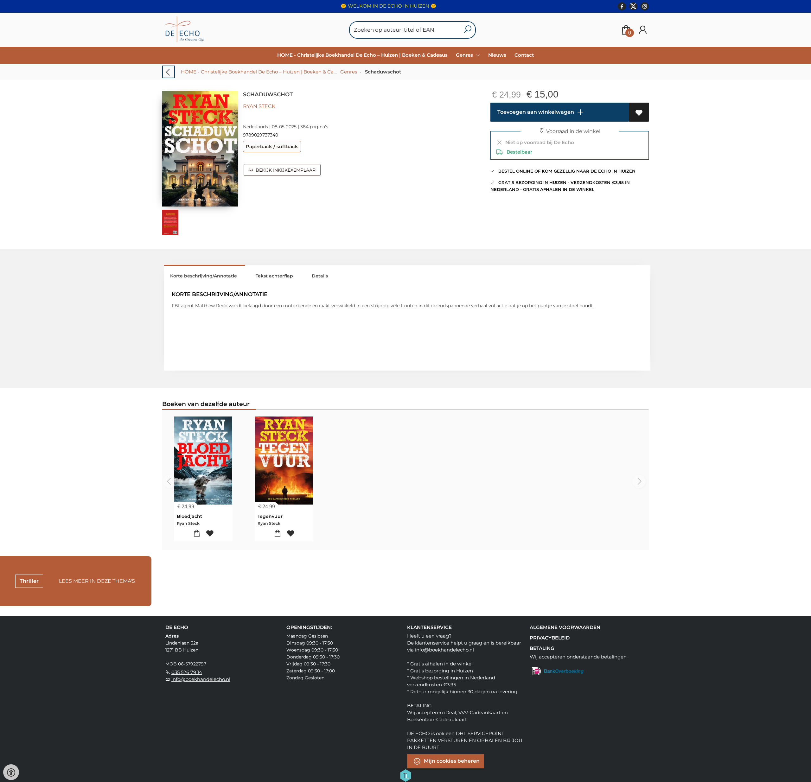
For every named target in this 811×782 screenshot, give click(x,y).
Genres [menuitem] (465, 55)
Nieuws (497, 55)
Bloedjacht (189, 516)
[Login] (643, 30)
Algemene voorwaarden (565, 627)
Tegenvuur (270, 516)
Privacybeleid (550, 638)
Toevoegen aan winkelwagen (535, 112)
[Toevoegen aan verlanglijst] (639, 112)
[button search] (467, 30)
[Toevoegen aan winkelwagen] (197, 533)
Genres (348, 72)
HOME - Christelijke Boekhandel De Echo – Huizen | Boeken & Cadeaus (362, 55)
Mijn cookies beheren (451, 761)
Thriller (29, 581)
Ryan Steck (259, 106)
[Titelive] (405, 775)
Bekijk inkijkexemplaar (284, 170)
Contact (524, 55)
